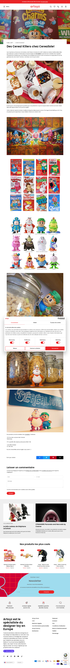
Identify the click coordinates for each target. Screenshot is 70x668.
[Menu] (68, 653)
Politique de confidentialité (32, 470)
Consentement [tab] (14, 322)
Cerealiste (27, 434)
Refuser (15, 348)
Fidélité (54, 631)
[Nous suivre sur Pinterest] (14, 656)
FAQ (53, 623)
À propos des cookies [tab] (55, 322)
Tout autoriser (55, 348)
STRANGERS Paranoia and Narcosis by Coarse (51, 525)
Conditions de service (47, 470)
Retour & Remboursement (59, 628)
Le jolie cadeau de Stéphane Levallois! (14, 527)
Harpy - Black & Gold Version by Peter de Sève (43, 565)
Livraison (54, 621)
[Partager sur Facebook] (39, 457)
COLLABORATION (8, 523)
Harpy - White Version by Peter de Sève (60, 565)
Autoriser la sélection (35, 348)
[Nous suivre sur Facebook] (4, 656)
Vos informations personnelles (40, 626)
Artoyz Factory (36, 628)
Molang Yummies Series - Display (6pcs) (10, 565)
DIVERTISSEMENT (19, 43)
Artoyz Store (35, 618)
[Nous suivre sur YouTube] (18, 656)
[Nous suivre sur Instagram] (11, 656)
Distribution (35, 631)
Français (19, 662)
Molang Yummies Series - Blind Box (26, 565)
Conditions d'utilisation (58, 626)
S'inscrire (46, 592)
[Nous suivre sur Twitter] (7, 656)
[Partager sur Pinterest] (53, 457)
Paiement (55, 618)
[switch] (27, 342)
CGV (33, 621)
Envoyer (11, 493)
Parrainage (55, 633)
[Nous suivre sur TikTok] (21, 656)
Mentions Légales (37, 623)
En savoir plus (47, 1)
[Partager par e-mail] (60, 457)
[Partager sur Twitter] (46, 457)
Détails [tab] (35, 322)
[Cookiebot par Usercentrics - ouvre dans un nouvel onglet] (59, 319)
